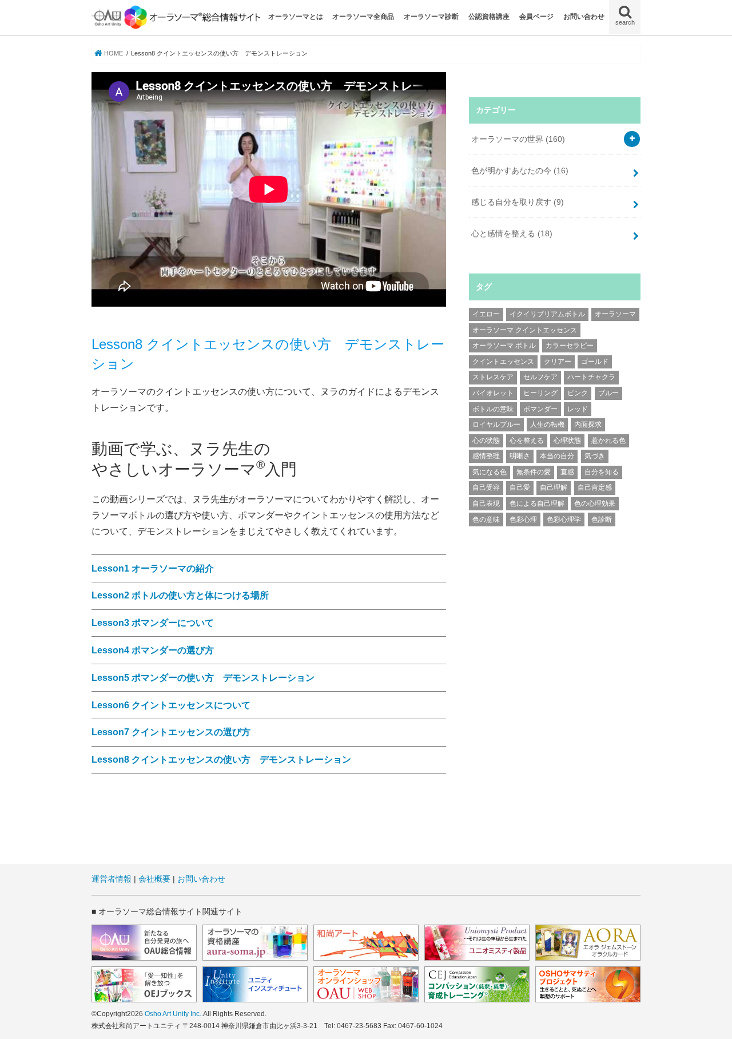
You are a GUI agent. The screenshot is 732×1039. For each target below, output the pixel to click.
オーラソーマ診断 (431, 17)
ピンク (577, 393)
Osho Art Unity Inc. (173, 1014)
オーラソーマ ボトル (504, 346)
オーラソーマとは (295, 17)
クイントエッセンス (503, 362)
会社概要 (154, 878)
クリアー (557, 362)
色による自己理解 (537, 503)
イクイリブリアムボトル (547, 314)
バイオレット (493, 393)
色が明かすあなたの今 (519, 170)
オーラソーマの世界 (518, 139)
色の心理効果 (594, 503)
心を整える (527, 441)
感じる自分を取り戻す (517, 202)
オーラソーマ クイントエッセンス (524, 330)
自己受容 (486, 487)
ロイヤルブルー (496, 425)
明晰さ (520, 456)
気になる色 (489, 472)
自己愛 (520, 487)
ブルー (608, 393)
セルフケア (540, 377)
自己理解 (553, 487)
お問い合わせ (583, 17)
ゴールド (594, 362)
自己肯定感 (595, 487)
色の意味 (486, 519)
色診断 (601, 519)
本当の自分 (557, 456)
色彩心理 (523, 519)
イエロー (486, 314)
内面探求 (588, 425)
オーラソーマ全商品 (363, 17)
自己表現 (486, 503)
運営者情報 (112, 878)
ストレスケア (493, 377)
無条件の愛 (533, 472)
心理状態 (567, 441)
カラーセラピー (570, 346)
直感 (567, 472)
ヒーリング (540, 393)
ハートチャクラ (591, 377)
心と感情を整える (511, 233)
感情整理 (486, 456)
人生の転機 (547, 425)
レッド (577, 409)
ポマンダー (540, 409)
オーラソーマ (615, 314)
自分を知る (601, 472)
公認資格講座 (489, 17)
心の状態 (486, 441)
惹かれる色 (608, 441)
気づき (594, 456)
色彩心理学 (564, 519)
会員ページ (536, 17)
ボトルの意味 (493, 409)
